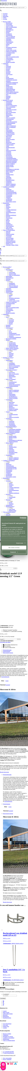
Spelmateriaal (9, 224)
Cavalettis (8, 211)
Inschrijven (3, 998)
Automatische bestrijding (12, 159)
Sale (4, 246)
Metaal (7, 85)
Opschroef (8, 66)
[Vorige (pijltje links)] (0, 1070)
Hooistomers (9, 155)
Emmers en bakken (10, 143)
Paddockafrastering (10, 89)
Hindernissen (6, 203)
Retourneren (6, 1016)
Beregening (8, 178)
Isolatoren (8, 81)
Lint (7, 75)
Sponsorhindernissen (11, 212)
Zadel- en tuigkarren (11, 127)
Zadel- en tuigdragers (11, 125)
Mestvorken (9, 136)
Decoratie (8, 61)
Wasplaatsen (9, 235)
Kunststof (8, 71)
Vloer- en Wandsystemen (9, 230)
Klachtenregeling (7, 1017)
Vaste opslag (9, 227)
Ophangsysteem (10, 144)
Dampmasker (9, 195)
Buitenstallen (9, 28)
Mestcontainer (9, 115)
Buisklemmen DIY (10, 90)
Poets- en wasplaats (10, 117)
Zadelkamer (9, 124)
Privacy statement (7, 1059)
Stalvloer (8, 232)
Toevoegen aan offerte (5, 642)
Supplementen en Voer (11, 193)
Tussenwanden (9, 25)
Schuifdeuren (9, 35)
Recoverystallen (10, 238)
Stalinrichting (9, 101)
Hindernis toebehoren (11, 215)
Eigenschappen (6, 651)
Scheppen (8, 138)
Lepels (7, 208)
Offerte (4, 17)
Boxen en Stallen (7, 1033)
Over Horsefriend (7, 1023)
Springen (8, 204)
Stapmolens (8, 189)
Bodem (7, 173)
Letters (7, 219)
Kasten (7, 128)
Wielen (7, 116)
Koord (7, 77)
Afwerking (8, 54)
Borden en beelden (10, 62)
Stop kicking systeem (11, 201)
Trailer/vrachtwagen (10, 241)
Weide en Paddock (10, 163)
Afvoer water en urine (11, 50)
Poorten (8, 70)
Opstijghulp (8, 181)
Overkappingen (9, 59)
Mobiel (7, 98)
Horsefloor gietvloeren (11, 47)
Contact (5, 1011)
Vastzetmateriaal (10, 119)
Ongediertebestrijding (11, 158)
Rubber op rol (9, 243)
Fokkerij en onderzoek (11, 51)
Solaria (7, 188)
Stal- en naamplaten (10, 107)
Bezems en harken (10, 139)
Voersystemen (9, 58)
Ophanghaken (9, 131)
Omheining (5, 63)
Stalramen (8, 31)
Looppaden (8, 236)
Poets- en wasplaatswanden (12, 56)
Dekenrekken (9, 130)
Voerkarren (8, 153)
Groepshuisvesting (10, 52)
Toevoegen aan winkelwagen (7, 640)
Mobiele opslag (9, 228)
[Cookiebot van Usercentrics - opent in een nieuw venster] (20, 518)
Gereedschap (9, 135)
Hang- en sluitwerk (10, 36)
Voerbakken (9, 102)
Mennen (8, 220)
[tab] (15, 650)
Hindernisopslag (10, 226)
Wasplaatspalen (9, 42)
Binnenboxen (9, 23)
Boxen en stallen (7, 21)
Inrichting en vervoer (8, 100)
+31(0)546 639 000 (9, 1051)
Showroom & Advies (8, 652)
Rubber (7, 44)
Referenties (5, 16)
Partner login (6, 1026)
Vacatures (5, 13)
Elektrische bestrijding (11, 162)
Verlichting (8, 39)
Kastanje (8, 69)
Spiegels (8, 176)
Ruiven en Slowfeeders (11, 105)
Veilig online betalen (8, 1013)
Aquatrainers (9, 196)
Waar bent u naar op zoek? (6, 7)
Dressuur (8, 216)
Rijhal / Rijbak (9, 172)
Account (5, 19)
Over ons (5, 15)
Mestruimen (9, 142)
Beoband (8, 73)
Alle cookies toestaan (14, 547)
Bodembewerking (10, 180)
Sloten (7, 213)
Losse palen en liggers (11, 93)
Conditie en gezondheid (8, 186)
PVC (7, 46)
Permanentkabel (10, 78)
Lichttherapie (9, 199)
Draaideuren (9, 33)
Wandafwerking (10, 174)
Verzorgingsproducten (11, 192)
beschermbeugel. (5, 676)
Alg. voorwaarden (7, 1058)
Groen (6, 680)
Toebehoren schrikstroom (12, 82)
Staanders (8, 207)
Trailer (7, 146)
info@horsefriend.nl (9, 1053)
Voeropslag (8, 154)
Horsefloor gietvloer (10, 242)
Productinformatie (7, 650)
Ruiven (7, 167)
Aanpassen (13, 552)
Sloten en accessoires (11, 150)
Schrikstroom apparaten (11, 79)
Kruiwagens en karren (11, 109)
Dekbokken (8, 40)
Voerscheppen (9, 157)
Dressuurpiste (9, 218)
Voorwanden (9, 24)
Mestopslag (8, 113)
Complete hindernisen (11, 209)
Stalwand (8, 231)
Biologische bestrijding (11, 161)
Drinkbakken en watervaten (12, 169)
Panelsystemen (9, 88)
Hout (7, 65)
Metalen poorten (10, 166)
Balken (7, 205)
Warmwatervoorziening (11, 121)
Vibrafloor (8, 197)
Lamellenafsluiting (10, 38)
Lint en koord (9, 74)
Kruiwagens (9, 111)
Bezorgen (5, 1015)
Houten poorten (9, 165)
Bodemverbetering (10, 170)
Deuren (7, 32)
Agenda (5, 1027)
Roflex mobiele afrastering (12, 92)
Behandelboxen (9, 29)
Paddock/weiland (10, 234)
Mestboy (8, 140)
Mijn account (6, 1012)
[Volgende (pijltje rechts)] (2, 1070)
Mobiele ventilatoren (11, 184)
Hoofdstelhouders (10, 132)
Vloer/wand (9, 43)
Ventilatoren (9, 182)
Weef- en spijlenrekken (11, 27)
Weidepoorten (9, 86)
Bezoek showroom (4, 772)
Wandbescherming (10, 147)
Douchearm (8, 120)
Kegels (7, 222)
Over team (5, 1025)
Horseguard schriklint (11, 84)
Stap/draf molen (9, 239)
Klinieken (8, 55)
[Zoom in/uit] (0, 1069)
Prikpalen (8, 97)
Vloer (7, 149)
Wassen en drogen (10, 134)
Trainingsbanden (10, 190)
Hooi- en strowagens (11, 112)
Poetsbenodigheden (10, 123)
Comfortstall (9, 48)
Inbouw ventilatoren (10, 185)
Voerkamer (8, 151)
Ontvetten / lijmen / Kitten (12, 245)
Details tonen (19, 543)
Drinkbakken (9, 104)
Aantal (1, 639)
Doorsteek (8, 67)
